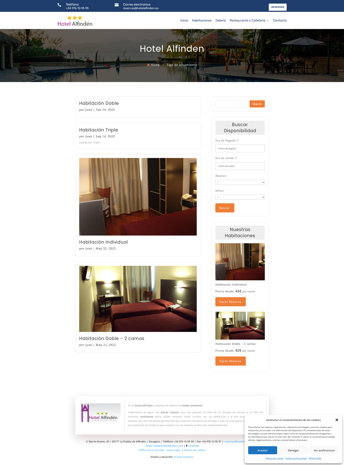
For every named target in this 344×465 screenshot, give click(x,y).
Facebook (193, 445)
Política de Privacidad (296, 458)
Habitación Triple (98, 130)
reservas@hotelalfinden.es (240, 441)
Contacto (280, 20)
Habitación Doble (99, 103)
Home (155, 65)
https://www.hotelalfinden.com (164, 445)
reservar (277, 7)
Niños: (219, 190)
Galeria (221, 20)
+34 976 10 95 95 (77, 8)
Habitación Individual (103, 242)
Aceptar (263, 450)
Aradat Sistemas (184, 457)
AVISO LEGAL (314, 458)
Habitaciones (202, 20)
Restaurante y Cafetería (247, 20)
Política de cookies (274, 458)
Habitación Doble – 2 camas (111, 338)
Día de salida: (226, 158)
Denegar (293, 450)
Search (257, 104)
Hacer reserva (230, 302)
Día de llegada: (227, 140)
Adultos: (221, 176)
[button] (337, 420)
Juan (88, 110)
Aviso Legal (173, 450)
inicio (184, 20)
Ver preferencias (324, 450)
